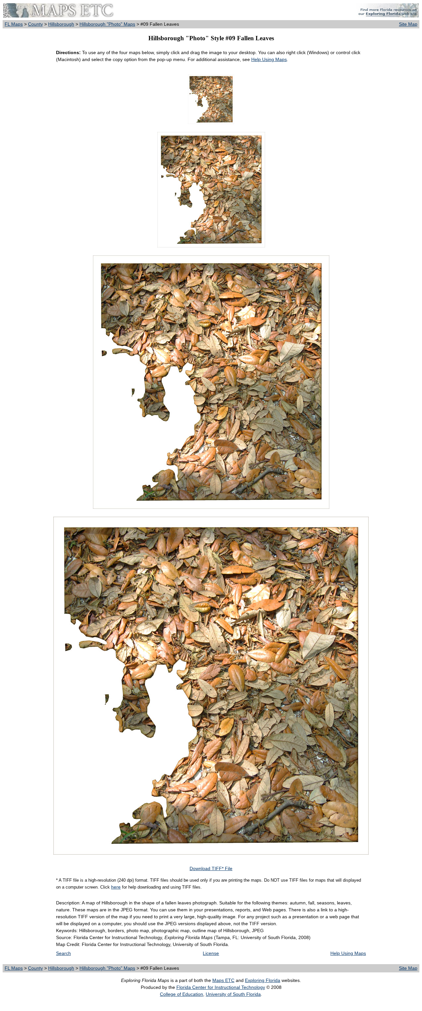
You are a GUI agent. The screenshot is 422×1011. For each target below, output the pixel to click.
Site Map (408, 24)
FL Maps (14, 24)
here (116, 887)
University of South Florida (233, 994)
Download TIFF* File (211, 868)
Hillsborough (61, 24)
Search (63, 953)
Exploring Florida (262, 980)
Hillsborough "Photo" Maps (107, 24)
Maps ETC (223, 980)
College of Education (181, 994)
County (35, 24)
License (211, 953)
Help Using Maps (269, 59)
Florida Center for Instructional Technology (220, 987)
